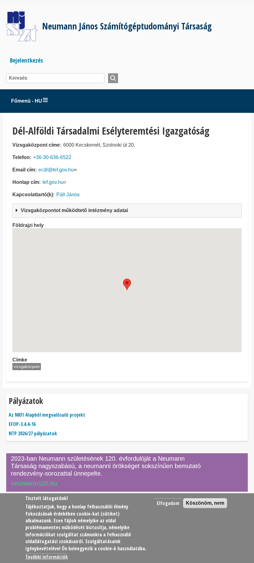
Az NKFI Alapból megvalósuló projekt (47, 414)
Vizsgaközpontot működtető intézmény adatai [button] (74, 210)
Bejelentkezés (26, 60)
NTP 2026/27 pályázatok (33, 433)
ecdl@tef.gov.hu (56, 169)
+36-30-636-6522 (52, 157)
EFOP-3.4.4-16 (22, 424)
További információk (46, 556)
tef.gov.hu (53, 182)
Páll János (68, 194)
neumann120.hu (34, 483)
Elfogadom (168, 503)
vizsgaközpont (27, 366)
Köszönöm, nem (205, 503)
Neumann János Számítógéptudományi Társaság (127, 26)
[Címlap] (24, 26)
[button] (127, 284)
